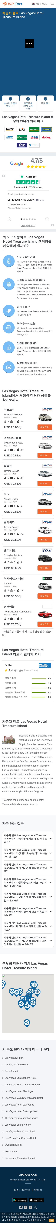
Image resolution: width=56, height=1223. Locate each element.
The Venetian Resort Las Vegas (21, 1118)
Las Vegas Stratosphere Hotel (20, 1078)
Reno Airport (11, 1071)
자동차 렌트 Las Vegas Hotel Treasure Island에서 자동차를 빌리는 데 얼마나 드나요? (25, 838)
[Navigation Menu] (52, 3)
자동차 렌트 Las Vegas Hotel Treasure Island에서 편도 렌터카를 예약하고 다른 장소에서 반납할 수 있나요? (25, 941)
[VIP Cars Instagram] (35, 1207)
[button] (27, 1023)
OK (51, 1220)
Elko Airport (11, 1151)
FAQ (16, 1190)
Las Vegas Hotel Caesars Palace (22, 1084)
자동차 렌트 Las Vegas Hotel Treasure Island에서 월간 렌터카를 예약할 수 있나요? (25, 868)
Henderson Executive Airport (20, 1158)
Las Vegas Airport (14, 1058)
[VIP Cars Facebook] (21, 1207)
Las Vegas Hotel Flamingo (19, 1091)
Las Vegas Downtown (16, 1064)
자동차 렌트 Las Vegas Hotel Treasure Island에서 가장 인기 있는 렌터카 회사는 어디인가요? (25, 853)
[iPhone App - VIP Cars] (36, 1200)
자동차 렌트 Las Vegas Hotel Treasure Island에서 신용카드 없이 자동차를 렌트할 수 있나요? (25, 897)
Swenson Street (13, 1145)
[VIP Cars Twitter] (25, 1207)
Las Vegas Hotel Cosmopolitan (21, 1111)
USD (44, 4)
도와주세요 (26, 1190)
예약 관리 (38, 1190)
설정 (30, 1220)
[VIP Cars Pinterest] (30, 1207)
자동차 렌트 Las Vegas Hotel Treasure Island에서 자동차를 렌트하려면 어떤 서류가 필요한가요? (25, 882)
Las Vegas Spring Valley (18, 1125)
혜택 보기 (44, 427)
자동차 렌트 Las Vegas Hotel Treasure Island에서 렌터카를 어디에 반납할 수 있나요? (25, 926)
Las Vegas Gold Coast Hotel (20, 1131)
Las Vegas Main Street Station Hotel (24, 1098)
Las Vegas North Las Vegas (19, 1104)
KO (37, 4)
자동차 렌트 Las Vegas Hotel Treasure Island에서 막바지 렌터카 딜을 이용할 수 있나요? (25, 911)
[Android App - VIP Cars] (19, 1200)
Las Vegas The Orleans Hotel (20, 1138)
